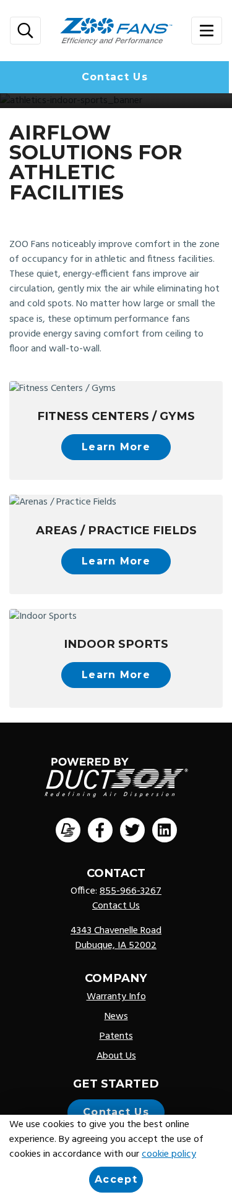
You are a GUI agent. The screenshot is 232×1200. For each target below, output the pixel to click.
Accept (116, 1179)
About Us (116, 1056)
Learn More (116, 447)
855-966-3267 (130, 891)
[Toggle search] (25, 30)
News (116, 1017)
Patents (116, 1036)
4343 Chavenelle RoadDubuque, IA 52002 (116, 938)
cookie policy (169, 1154)
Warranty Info (116, 997)
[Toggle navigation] (206, 30)
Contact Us (115, 77)
